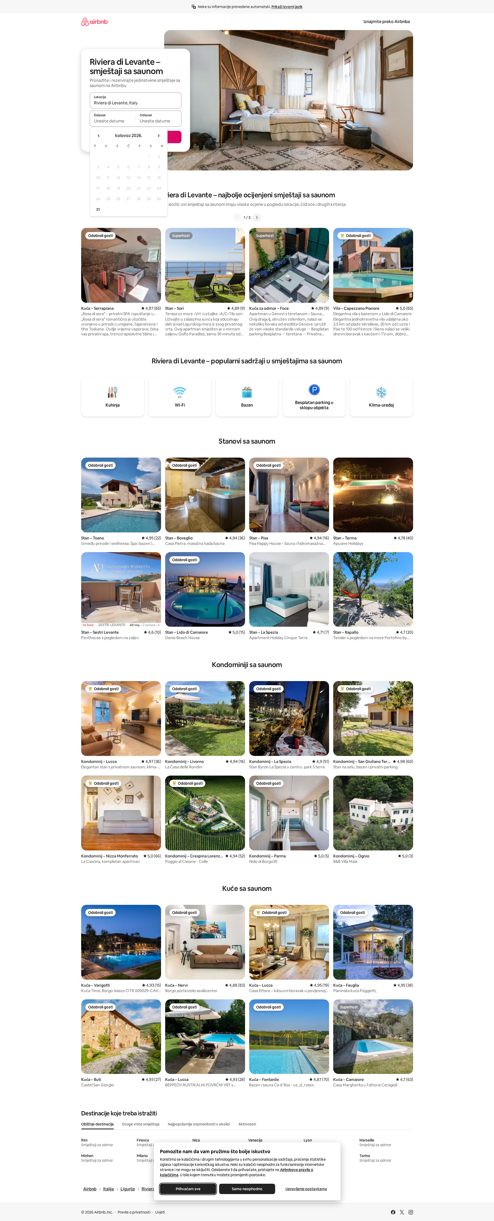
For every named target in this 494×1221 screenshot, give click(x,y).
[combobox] (135, 103)
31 (98, 209)
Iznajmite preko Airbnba (387, 21)
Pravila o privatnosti (134, 1212)
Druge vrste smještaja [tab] (140, 1124)
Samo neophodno (247, 1189)
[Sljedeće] (257, 217)
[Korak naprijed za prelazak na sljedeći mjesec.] (158, 135)
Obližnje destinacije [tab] (97, 1124)
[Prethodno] (237, 217)
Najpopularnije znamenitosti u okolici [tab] (199, 1124)
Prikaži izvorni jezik (287, 6)
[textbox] (112, 121)
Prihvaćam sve (188, 1189)
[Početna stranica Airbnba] (94, 21)
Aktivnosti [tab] (247, 1124)
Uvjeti (160, 1212)
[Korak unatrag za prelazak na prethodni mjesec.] (98, 135)
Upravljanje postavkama (306, 1189)
